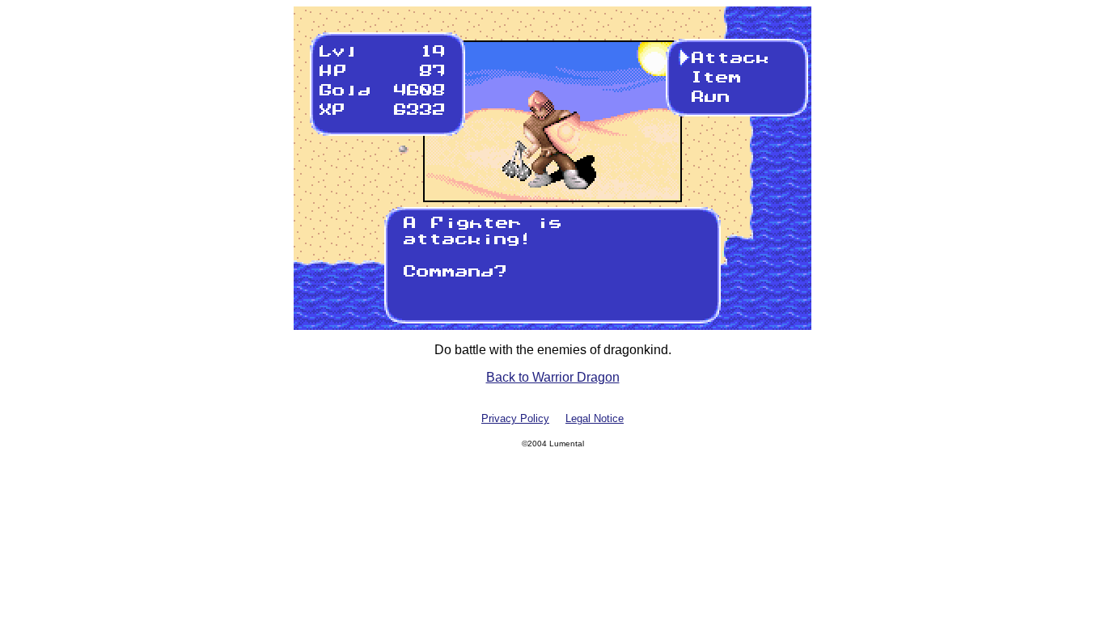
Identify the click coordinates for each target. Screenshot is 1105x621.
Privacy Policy (515, 418)
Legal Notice (594, 418)
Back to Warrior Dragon (553, 377)
